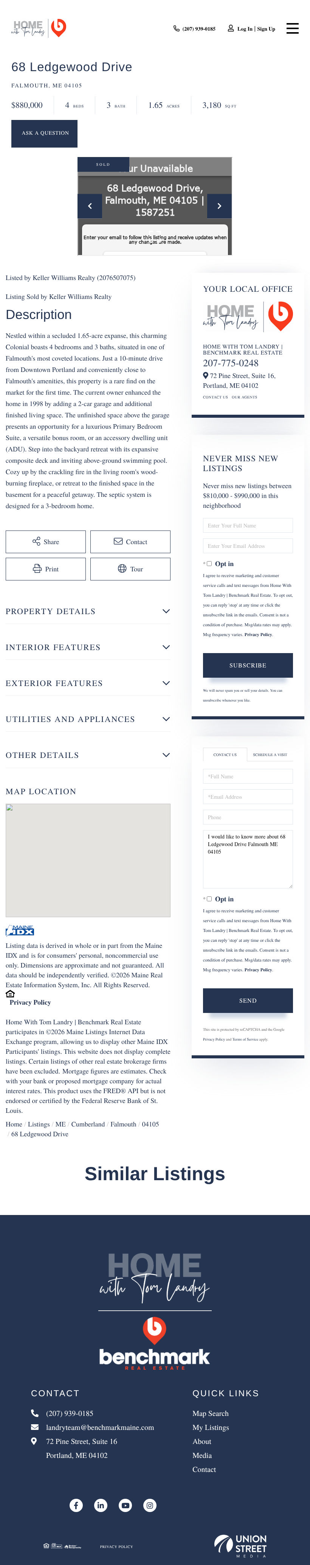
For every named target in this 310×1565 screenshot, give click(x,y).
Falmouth (123, 1124)
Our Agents (244, 397)
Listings (39, 1124)
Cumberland (88, 1124)
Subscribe (248, 665)
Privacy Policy (30, 1002)
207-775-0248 (231, 362)
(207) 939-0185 (199, 29)
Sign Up (266, 29)
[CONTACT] (44, 134)
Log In (245, 29)
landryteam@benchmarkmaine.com (100, 1427)
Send (248, 1000)
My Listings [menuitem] (210, 1427)
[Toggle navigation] (293, 28)
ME (61, 1124)
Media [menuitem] (202, 1455)
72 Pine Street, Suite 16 (80, 1448)
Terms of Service (245, 1039)
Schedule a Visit (270, 754)
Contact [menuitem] (204, 1469)
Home (14, 1124)
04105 (150, 1124)
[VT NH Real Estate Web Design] (240, 1546)
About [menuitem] (201, 1441)
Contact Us (215, 397)
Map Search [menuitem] (210, 1413)
